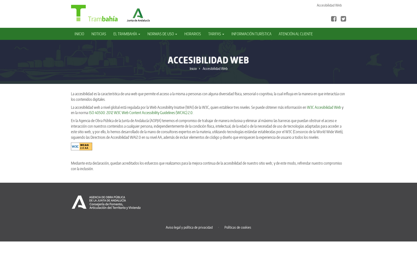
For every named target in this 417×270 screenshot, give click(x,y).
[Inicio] (94, 12)
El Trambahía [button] (125, 33)
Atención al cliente (296, 33)
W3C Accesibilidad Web (324, 107)
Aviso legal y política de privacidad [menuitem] (189, 227)
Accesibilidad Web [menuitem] (329, 5)
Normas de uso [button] (161, 33)
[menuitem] (81, 34)
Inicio (79, 33)
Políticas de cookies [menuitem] (237, 227)
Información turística (251, 33)
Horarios (192, 33)
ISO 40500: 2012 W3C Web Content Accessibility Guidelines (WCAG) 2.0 (141, 112)
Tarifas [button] (215, 33)
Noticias (98, 33)
